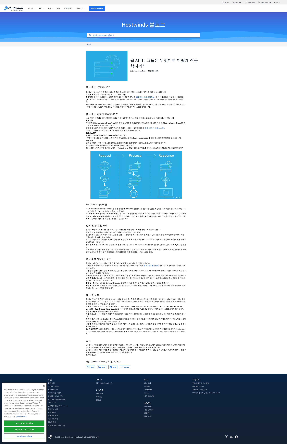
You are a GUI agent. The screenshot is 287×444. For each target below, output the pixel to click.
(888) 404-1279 (266, 2)
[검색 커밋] (90, 35)
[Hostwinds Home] (50, 437)
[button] (97, 8)
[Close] (43, 386)
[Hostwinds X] (225, 437)
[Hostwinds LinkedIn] (230, 437)
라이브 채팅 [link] (251, 2)
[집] (13, 8)
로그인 (227, 2)
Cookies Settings (24, 436)
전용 (58, 8)
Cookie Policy (21, 416)
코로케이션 (68, 8)
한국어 (276, 2)
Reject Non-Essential (24, 430)
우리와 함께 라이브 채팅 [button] (200, 383)
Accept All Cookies (24, 423)
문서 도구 (238, 2)
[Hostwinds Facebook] (235, 437)
